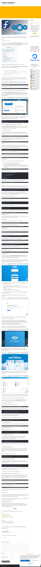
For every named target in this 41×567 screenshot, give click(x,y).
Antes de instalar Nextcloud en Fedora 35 (8, 49)
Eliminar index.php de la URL (7, 58)
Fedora (3, 520)
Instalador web (5, 56)
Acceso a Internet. (6, 74)
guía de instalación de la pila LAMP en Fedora (15, 78)
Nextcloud (10, 521)
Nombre (3, 553)
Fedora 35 (6, 521)
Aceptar (25, 560)
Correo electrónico (5, 557)
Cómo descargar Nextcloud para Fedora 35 (8, 50)
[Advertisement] (20, 12)
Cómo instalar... (9, 2)
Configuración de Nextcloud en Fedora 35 (8, 57)
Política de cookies (31, 562)
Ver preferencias (35, 560)
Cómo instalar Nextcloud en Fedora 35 (8, 51)
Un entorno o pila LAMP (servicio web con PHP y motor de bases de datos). (15, 71)
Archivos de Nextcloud (6, 52)
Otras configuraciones (6, 59)
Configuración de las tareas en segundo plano (10, 60)
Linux (8, 521)
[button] (39, 553)
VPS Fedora (19, 45)
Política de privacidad (31, 563)
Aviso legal (30, 564)
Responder (4, 537)
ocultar (11, 47)
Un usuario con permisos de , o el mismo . (11, 73)
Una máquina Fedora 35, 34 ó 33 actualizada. (10, 70)
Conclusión (3, 61)
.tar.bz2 (27, 116)
